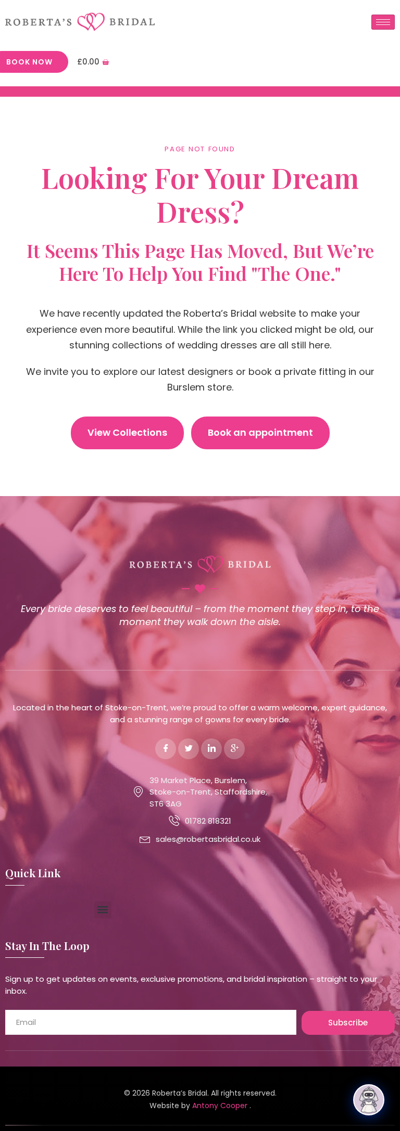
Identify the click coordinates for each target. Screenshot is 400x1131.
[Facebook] (165, 748)
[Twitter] (188, 748)
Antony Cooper (220, 1105)
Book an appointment (260, 432)
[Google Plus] (234, 748)
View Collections (127, 432)
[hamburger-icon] (383, 22)
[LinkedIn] (211, 748)
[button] (102, 909)
